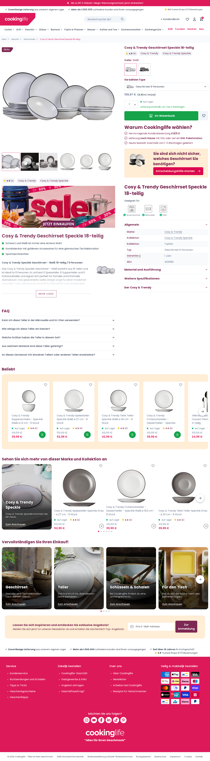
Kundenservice (19, 673)
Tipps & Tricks (18, 685)
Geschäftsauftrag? (72, 691)
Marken (192, 29)
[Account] (194, 19)
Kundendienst (171, 19)
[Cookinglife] (16, 19)
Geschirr (30, 29)
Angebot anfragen (72, 685)
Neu (201, 29)
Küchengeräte (153, 29)
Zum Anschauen (16, 524)
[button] (202, 411)
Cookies (188, 756)
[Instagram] (86, 720)
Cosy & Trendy (27, 180)
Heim (4, 39)
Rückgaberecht (143, 756)
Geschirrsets (29, 39)
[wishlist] (187, 19)
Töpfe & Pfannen (73, 29)
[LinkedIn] (109, 720)
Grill (18, 29)
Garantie (132, 255)
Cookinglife (20, 756)
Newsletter (119, 679)
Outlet (8, 29)
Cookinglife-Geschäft (74, 673)
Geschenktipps (19, 697)
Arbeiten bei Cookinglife (127, 685)
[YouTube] (94, 720)
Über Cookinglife (123, 673)
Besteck (55, 29)
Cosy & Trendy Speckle (54, 180)
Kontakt (199, 756)
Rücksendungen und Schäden (27, 679)
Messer (91, 29)
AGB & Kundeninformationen (70, 756)
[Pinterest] (123, 720)
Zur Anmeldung (186, 627)
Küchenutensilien (131, 29)
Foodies (180, 29)
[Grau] (144, 69)
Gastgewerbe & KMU (74, 679)
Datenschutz (160, 756)
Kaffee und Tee (108, 29)
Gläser (42, 29)
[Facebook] (101, 720)
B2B (170, 29)
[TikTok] (116, 720)
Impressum (175, 756)
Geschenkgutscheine (23, 691)
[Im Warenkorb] (42, 434)
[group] (58, 96)
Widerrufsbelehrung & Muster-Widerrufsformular (110, 756)
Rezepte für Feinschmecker (130, 691)
